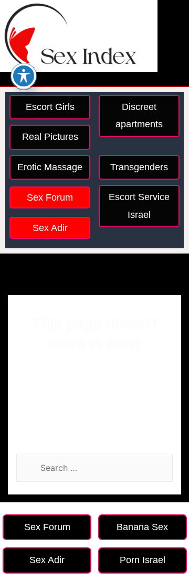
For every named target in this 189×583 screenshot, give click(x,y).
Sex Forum (50, 197)
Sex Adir (50, 228)
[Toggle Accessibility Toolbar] (23, 76)
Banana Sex (142, 527)
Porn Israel (142, 560)
